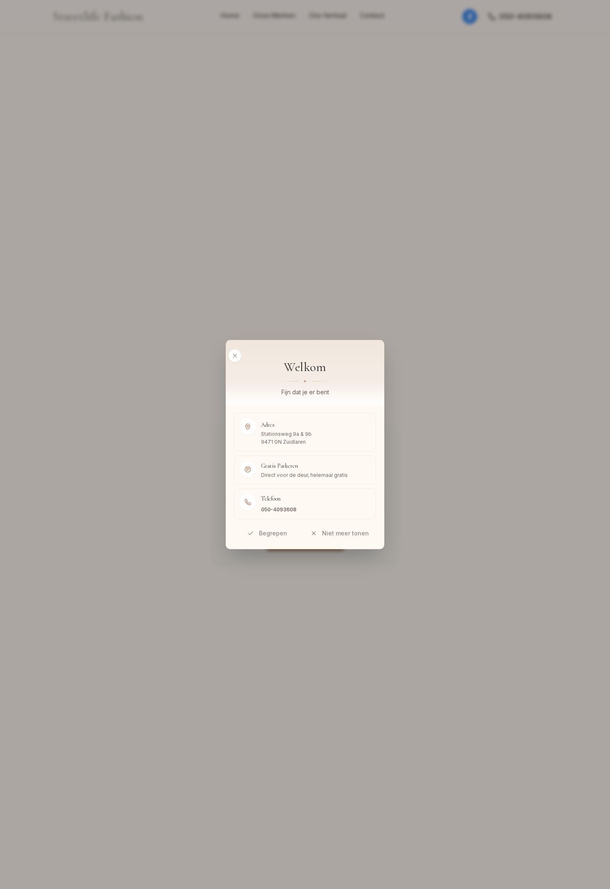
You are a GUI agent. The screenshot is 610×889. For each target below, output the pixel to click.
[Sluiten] (235, 355)
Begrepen (273, 533)
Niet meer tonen (345, 533)
